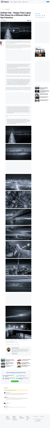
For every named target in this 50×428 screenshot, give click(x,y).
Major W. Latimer (7, 392)
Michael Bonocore (3, 20)
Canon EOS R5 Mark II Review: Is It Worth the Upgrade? (26, 366)
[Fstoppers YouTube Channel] (37, 15)
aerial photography (12, 41)
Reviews (15, 1)
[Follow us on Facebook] (39, 15)
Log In (45, 1)
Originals (3, 9)
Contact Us (27, 418)
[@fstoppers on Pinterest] (42, 15)
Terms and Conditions (39, 421)
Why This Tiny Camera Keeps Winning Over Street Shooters (44, 94)
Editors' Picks (14, 417)
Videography (18, 344)
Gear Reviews (7, 418)
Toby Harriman (19, 40)
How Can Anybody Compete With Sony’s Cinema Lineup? (26, 360)
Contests (23, 1)
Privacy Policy (35, 421)
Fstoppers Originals (8, 9)
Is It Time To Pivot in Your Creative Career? (9, 366)
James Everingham (15, 88)
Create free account (15, 381)
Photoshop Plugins (22, 418)
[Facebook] (13, 353)
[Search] (42, 1)
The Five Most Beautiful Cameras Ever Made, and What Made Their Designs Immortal (44, 91)
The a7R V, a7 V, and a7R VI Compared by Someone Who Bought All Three (44, 88)
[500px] (17, 353)
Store (27, 1)
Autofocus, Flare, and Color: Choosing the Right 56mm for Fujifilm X (10, 363)
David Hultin (13, 341)
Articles (11, 1)
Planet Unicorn (25, 339)
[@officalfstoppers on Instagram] (35, 15)
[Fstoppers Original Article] (29, 20)
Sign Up (48, 1)
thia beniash (7, 406)
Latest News (7, 417)
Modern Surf (18, 41)
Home (1, 9)
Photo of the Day (14, 418)
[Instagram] (12, 353)
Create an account (9, 390)
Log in (20, 381)
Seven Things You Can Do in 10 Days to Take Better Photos (44, 97)
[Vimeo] (15, 353)
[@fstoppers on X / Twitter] (41, 15)
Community (19, 1)
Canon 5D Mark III (20, 82)
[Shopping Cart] (43, 1)
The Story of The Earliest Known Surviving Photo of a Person (44, 100)
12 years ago (10, 392)
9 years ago (10, 406)
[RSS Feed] (44, 15)
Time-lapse (12, 344)
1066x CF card (9, 83)
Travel (15, 344)
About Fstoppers (28, 417)
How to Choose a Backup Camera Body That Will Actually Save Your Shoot (26, 363)
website (15, 339)
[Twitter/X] (14, 353)
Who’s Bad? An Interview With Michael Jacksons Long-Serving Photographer (10, 360)
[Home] (5, 1)
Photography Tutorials (22, 417)
